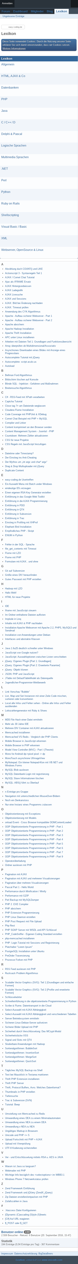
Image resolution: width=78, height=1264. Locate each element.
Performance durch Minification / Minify (25, 891)
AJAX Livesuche (14, 294)
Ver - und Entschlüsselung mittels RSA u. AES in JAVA (34, 1157)
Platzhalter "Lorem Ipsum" (19, 947)
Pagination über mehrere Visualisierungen (27, 882)
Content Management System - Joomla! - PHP (29, 431)
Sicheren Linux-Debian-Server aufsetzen (26, 1022)
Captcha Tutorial (13, 401)
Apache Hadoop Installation (19, 328)
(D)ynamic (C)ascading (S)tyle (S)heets (25, 1214)
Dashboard (20, 11)
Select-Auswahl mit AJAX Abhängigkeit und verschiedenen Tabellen (40, 1014)
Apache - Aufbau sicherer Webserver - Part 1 (28, 316)
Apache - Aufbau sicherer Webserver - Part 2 (28, 320)
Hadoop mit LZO (13, 588)
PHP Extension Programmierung (22, 912)
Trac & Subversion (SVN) (18, 1100)
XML (4, 238)
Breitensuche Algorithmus (18, 388)
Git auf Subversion (15, 570)
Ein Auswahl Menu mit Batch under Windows (28, 484)
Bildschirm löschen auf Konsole (21, 379)
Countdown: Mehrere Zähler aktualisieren (26, 435)
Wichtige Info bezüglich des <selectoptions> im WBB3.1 (34, 1174)
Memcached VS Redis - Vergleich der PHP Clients (31, 737)
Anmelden (7, 3)
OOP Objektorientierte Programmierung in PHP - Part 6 (34, 848)
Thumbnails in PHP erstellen (20, 1091)
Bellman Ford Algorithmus (18, 375)
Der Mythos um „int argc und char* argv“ (26, 462)
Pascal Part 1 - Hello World (19, 887)
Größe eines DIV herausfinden (21, 575)
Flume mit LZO (13, 553)
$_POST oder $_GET (16, 1223)
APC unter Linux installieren (19, 337)
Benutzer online (12, 1232)
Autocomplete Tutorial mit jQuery (22, 357)
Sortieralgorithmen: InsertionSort (22, 1052)
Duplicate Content (14, 470)
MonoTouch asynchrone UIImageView (25, 758)
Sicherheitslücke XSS (16, 1035)
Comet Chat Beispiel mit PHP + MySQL (26, 418)
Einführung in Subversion (18, 514)
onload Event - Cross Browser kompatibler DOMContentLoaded (38, 822)
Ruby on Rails (10, 203)
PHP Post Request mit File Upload (23, 921)
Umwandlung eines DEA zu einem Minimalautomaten (33, 1118)
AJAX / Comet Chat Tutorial (19, 277)
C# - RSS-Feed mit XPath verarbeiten (25, 397)
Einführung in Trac (14, 518)
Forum (6, 11)
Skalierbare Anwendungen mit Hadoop (25, 1044)
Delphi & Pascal (11, 133)
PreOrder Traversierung (17, 955)
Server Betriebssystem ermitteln (22, 1018)
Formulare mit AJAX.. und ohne (21, 561)
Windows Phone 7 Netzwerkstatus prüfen (26, 1179)
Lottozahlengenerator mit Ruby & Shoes (26, 710)
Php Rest (10, 925)
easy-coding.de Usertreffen (19, 479)
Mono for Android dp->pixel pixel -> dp (25, 754)
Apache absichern (14, 324)
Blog (50, 11)
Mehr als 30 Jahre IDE (17, 724)
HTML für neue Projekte (17, 597)
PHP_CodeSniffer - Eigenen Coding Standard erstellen (33, 934)
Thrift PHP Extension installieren (22, 1079)
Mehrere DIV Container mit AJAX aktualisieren (29, 728)
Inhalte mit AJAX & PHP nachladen (23, 623)
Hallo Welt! (11, 592)
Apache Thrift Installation (18, 333)
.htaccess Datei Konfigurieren (20, 1210)
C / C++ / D (8, 122)
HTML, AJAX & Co (13, 76)
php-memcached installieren (19, 938)
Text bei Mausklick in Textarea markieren (26, 1074)
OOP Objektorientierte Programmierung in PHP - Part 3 (34, 835)
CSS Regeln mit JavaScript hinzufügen (25, 444)
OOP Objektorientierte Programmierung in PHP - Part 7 (34, 852)
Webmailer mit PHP (15, 1170)
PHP (4, 99)
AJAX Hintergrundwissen (18, 286)
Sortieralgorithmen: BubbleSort (21, 1048)
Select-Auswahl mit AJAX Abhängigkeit (25, 1009)
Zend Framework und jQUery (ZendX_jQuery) (28, 1192)
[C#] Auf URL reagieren (17, 1218)
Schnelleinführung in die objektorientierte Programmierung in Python (40, 1001)
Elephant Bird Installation (18, 526)
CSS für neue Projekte (17, 440)
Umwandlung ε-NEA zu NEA (20, 1126)
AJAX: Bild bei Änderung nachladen (24, 303)
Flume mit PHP (13, 557)
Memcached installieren (17, 732)
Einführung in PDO (15, 505)
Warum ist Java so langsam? (20, 1166)
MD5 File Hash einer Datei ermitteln (23, 719)
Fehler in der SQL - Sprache (19, 544)
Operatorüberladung (15, 861)
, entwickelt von (39, 1259)
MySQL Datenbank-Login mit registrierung (27, 774)
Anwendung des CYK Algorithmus (22, 311)
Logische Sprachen (13, 145)
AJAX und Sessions (15, 298)
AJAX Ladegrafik (14, 290)
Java (4, 110)
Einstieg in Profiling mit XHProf (21, 522)
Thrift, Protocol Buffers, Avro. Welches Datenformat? (33, 1087)
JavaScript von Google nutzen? (21, 652)
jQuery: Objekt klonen (16, 669)
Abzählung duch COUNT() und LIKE (24, 269)
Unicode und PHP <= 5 (17, 1135)
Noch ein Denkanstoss (17, 800)
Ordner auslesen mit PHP (18, 865)
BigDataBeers (45, 1253)
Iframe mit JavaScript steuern (20, 610)
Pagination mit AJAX (16, 874)
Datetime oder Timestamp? (19, 453)
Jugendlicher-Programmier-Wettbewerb (25, 682)
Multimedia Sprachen (15, 157)
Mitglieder (37, 11)
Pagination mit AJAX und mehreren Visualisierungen (32, 878)
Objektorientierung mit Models (20, 818)
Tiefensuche (11, 1096)
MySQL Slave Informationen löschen (24, 778)
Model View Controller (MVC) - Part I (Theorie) (29, 749)
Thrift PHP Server (14, 1083)
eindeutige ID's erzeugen (18, 488)
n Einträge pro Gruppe (16, 791)
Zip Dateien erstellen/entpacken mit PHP (26, 1197)
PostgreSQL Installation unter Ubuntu (24, 951)
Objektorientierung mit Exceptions (23, 813)
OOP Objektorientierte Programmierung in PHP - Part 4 (34, 839)
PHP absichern (13, 908)
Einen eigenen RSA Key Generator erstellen (28, 492)
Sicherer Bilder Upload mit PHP (21, 1027)
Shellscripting (10, 215)
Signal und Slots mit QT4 (18, 1040)
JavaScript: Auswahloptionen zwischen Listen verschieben (35, 656)
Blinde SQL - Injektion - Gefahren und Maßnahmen (31, 383)
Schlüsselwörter (13, 997)
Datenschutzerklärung (25, 1253)
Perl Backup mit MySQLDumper (22, 900)
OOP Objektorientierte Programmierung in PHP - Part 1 (34, 826)
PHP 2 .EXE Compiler (16, 904)
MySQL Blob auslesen (17, 769)
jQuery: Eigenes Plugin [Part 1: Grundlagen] (28, 661)
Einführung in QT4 (14, 509)
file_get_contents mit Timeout (20, 548)
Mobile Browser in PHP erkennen (22, 745)
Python (5, 191)
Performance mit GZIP (17, 895)
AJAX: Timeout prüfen (16, 307)
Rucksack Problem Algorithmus (21, 973)
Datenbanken (10, 87)
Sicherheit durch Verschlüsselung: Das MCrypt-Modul (33, 1031)
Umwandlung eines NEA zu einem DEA (25, 1122)
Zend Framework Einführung (20, 1188)
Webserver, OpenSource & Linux (22, 249)
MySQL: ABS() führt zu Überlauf (22, 782)
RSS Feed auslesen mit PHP (20, 969)
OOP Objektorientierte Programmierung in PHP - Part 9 (34, 856)
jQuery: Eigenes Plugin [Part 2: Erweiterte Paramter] (32, 665)
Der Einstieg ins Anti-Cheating (20, 457)
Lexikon (61, 11)
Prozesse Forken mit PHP (19, 959)
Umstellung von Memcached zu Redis (25, 1113)
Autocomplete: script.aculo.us (20, 361)
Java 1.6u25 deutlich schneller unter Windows (29, 648)
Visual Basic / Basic (14, 226)
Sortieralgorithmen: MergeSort (20, 1057)
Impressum (7, 1253)
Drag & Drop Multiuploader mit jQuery (24, 466)
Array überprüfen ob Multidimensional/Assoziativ (30, 345)
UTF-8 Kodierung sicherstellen (21, 1148)
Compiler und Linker (15, 422)
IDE (7, 606)
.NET (4, 168)
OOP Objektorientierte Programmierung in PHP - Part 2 (34, 831)
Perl (4, 180)
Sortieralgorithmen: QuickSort (20, 1061)
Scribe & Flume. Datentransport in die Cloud (28, 1005)
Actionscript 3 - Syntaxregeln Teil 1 (23, 273)
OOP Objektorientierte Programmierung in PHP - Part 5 (34, 843)
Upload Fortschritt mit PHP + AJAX (23, 1139)
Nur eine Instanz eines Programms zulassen (28, 804)
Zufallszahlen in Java (16, 1201)
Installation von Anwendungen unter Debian (27, 635)
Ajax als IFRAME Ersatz (18, 281)
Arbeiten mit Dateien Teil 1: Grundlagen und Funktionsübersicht (38, 341)
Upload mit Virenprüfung (17, 1143)
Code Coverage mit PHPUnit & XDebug (25, 414)
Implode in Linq (13, 619)
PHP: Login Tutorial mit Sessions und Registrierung (32, 942)
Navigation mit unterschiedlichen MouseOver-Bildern (32, 796)
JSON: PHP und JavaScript (19, 674)
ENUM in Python (14, 535)
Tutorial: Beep (12, 1104)
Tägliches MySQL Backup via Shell (23, 1070)
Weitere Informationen (14, 48)
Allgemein (7, 64)
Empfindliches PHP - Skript (19, 531)
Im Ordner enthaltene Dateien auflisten (25, 614)
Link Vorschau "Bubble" (17, 691)
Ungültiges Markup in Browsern (21, 1131)
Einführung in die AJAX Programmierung (26, 501)
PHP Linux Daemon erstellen (20, 917)
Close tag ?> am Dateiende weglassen (25, 405)
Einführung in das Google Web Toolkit (25, 496)
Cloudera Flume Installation (19, 410)
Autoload (9, 366)
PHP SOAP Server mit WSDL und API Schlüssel (31, 930)
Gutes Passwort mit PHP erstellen (23, 579)
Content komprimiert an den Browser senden (28, 427)
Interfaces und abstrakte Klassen (22, 639)
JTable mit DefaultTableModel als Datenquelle (29, 678)
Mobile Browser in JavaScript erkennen (25, 741)
